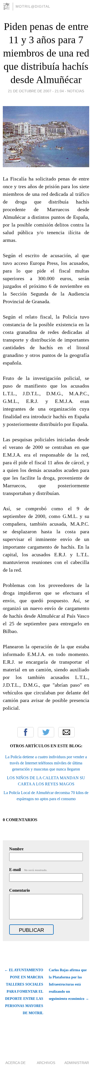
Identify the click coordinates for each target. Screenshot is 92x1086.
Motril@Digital (33, 6)
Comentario (19, 890)
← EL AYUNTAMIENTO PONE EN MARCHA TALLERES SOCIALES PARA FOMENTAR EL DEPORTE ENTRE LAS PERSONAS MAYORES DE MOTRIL (23, 991)
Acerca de (15, 1063)
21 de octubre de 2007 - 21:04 (36, 91)
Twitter (46, 732)
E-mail (28, 869)
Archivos (46, 1063)
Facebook (25, 732)
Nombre (16, 849)
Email (66, 732)
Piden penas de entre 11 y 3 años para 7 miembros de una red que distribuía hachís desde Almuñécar (46, 53)
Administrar (76, 1063)
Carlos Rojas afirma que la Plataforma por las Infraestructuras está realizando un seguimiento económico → (69, 984)
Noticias (75, 91)
